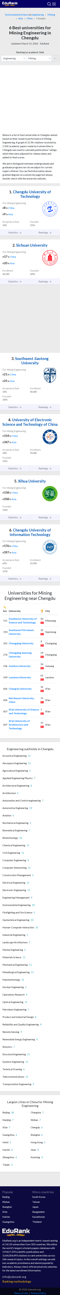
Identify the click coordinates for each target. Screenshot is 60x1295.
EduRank (44, 43)
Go (55, 58)
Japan (35, 1206)
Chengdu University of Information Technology (30, 532)
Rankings (43, 232)
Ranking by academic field (30, 52)
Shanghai (7, 1206)
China (29, 18)
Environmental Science (17, 14)
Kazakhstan (38, 1216)
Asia (20, 18)
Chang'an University (20, 688)
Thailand (37, 1221)
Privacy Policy (38, 1293)
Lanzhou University (20, 677)
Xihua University (30, 481)
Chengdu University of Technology (30, 194)
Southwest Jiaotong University (30, 360)
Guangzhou (8, 1221)
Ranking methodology (16, 1281)
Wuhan (6, 1201)
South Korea (38, 1196)
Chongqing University (21, 643)
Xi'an (4, 1211)
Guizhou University (20, 665)
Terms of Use (21, 1293)
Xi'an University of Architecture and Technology (19, 724)
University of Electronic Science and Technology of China (30, 422)
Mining (51, 14)
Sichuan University (30, 245)
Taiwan (36, 1201)
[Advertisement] (30, 100)
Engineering (37, 14)
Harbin (6, 1216)
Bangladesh (38, 1211)
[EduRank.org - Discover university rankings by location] (10, 3)
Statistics (13, 232)
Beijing (6, 1196)
